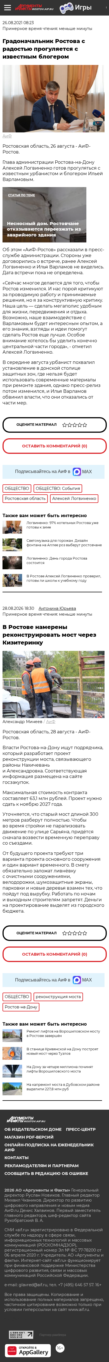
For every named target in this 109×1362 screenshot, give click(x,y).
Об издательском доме (32, 1129)
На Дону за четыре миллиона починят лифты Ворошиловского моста (60, 1069)
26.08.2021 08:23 (18, 22)
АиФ (7, 136)
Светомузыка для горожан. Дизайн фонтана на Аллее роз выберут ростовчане (64, 542)
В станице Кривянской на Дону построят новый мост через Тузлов (62, 1051)
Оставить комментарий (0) (54, 446)
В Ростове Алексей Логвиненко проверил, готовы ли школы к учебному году (64, 578)
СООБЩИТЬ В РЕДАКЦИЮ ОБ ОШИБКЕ (46, 1173)
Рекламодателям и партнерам (41, 1165)
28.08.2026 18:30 (18, 608)
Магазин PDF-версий (29, 1137)
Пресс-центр (81, 1129)
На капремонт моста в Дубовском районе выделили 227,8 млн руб (63, 1086)
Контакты (16, 1157)
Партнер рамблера (52, 1334)
